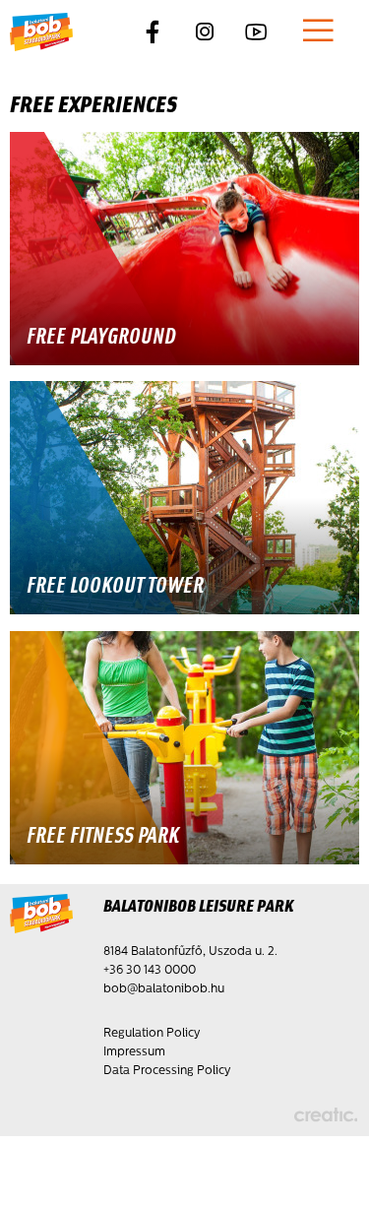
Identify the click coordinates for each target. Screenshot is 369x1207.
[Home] (41, 33)
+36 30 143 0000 (149, 971)
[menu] (318, 33)
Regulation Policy (151, 1034)
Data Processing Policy (166, 1071)
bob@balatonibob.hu (163, 989)
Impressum (134, 1052)
